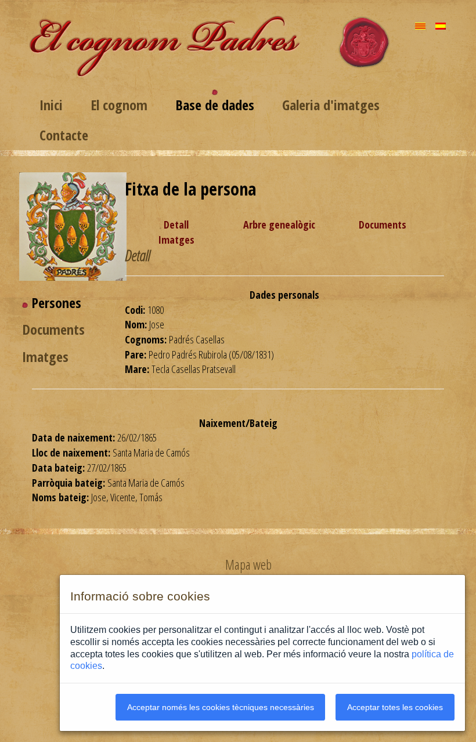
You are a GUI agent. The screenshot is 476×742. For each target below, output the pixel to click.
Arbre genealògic (279, 224)
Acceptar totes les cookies (395, 707)
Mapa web (248, 564)
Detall (176, 224)
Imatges (176, 240)
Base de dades (214, 104)
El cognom (119, 104)
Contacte (63, 134)
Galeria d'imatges (331, 104)
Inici (51, 104)
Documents (382, 224)
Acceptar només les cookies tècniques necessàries (220, 707)
